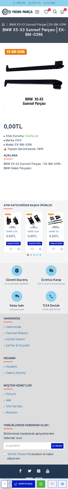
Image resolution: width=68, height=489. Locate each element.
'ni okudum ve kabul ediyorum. (30, 457)
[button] (28, 255)
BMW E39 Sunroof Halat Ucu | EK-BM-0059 (13, 231)
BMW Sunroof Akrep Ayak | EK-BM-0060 (35, 231)
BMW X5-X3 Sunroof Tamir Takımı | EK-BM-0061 (56, 231)
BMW (18, 140)
